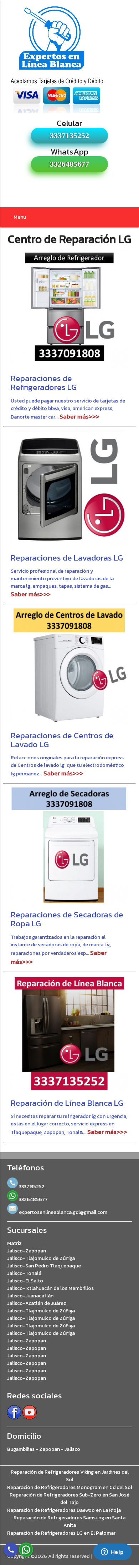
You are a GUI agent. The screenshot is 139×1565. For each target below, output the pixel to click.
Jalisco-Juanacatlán (30, 1296)
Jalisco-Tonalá (24, 1273)
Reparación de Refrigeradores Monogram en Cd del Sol (69, 1487)
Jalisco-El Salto (25, 1281)
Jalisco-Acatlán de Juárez (36, 1303)
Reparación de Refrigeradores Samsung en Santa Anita (69, 1521)
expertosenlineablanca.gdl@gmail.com (62, 1212)
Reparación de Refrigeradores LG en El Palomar (61, 1533)
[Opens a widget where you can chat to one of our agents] (112, 1552)
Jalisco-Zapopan (26, 1251)
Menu (20, 217)
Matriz (14, 1243)
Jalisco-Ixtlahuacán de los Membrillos (50, 1288)
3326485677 (69, 163)
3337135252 (69, 135)
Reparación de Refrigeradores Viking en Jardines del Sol (70, 1475)
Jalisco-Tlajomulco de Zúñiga (41, 1258)
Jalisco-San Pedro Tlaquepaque (44, 1266)
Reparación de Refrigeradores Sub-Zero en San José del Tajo (69, 1498)
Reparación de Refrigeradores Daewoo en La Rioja (64, 1510)
